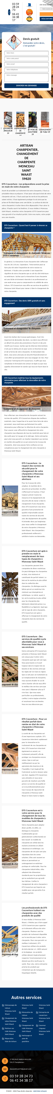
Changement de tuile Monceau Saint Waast (28, 1028)
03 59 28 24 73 (15, 7)
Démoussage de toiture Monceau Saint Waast (11, 1009)
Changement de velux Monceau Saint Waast (11, 1021)
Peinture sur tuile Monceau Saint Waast (10, 1031)
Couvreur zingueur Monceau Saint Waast (44, 1030)
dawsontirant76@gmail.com (20, 1069)
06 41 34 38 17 (15, 17)
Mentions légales (40, 1091)
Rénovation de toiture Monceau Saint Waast (27, 1016)
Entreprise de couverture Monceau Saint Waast (44, 1016)
